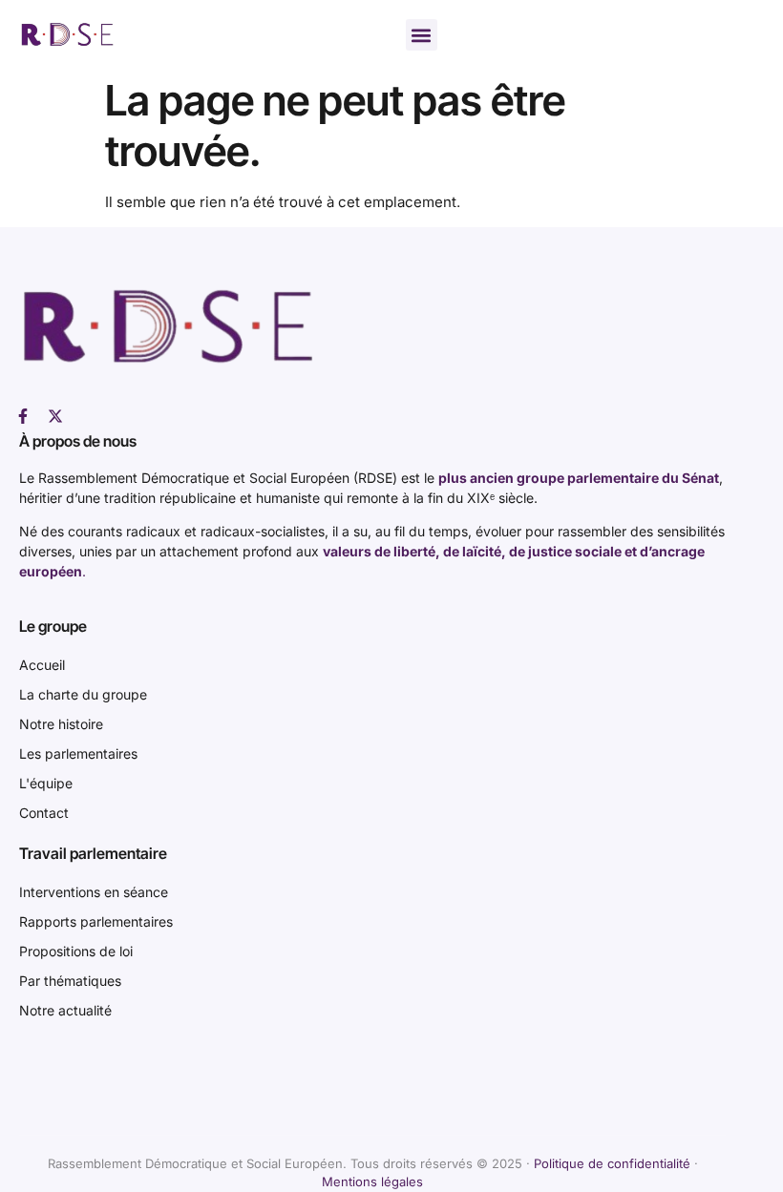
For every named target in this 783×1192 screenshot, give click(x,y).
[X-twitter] (55, 416)
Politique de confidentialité (612, 1163)
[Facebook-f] (23, 416)
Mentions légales (372, 1181)
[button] (421, 35)
